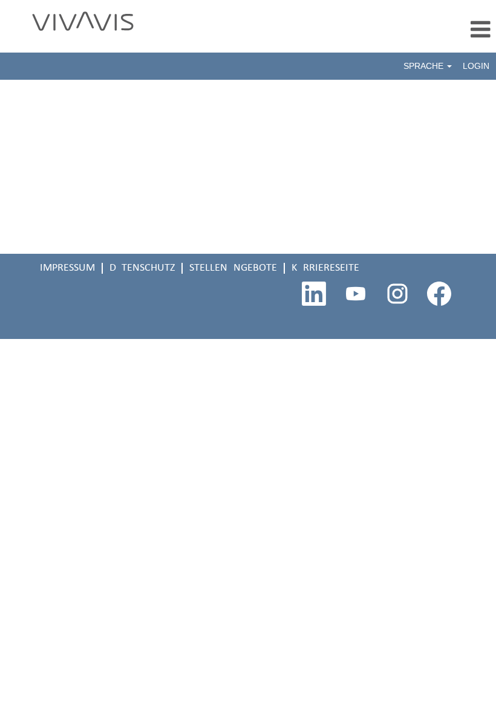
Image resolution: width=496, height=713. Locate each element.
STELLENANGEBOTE (233, 268)
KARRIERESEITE (325, 268)
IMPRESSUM (67, 268)
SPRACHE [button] (424, 66)
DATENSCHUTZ (142, 268)
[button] (330, 31)
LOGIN (476, 66)
